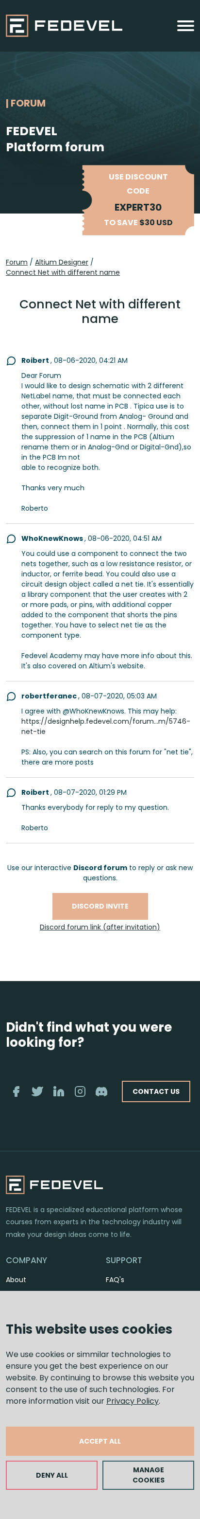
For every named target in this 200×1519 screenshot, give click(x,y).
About (16, 1280)
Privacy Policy (132, 1401)
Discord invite (100, 906)
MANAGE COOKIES (149, 1475)
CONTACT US (156, 1091)
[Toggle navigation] (185, 25)
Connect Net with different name (63, 272)
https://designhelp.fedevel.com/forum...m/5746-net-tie (105, 726)
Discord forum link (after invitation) (100, 927)
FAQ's (115, 1280)
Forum (17, 262)
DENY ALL (52, 1475)
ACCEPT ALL (100, 1441)
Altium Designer (61, 262)
